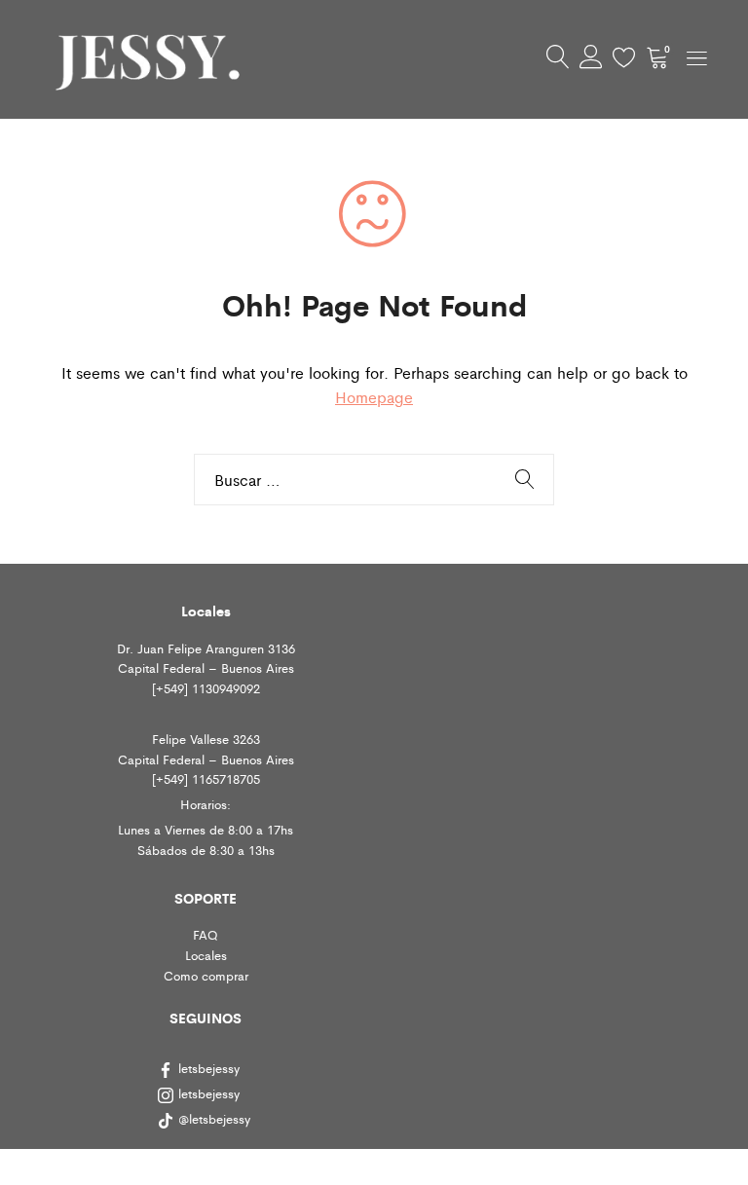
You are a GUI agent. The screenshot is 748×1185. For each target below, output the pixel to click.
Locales (206, 954)
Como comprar (206, 975)
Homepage (374, 397)
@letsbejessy (216, 1118)
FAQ (205, 934)
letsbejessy (209, 1067)
